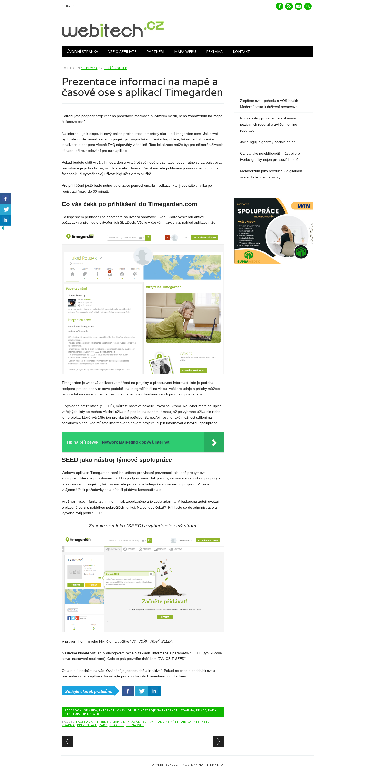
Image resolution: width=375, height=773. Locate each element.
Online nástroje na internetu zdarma (161, 710)
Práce (201, 710)
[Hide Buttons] (2, 229)
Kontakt (241, 51)
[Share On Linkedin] (154, 691)
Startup (72, 714)
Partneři (155, 51)
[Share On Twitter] (141, 691)
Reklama (214, 51)
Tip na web (90, 714)
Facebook (279, 6)
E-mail (299, 6)
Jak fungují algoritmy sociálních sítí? (269, 142)
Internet (107, 710)
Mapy (121, 710)
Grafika (90, 710)
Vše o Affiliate (122, 51)
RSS (289, 6)
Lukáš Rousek (115, 68)
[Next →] (218, 741)
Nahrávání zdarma (139, 721)
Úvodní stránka (82, 51)
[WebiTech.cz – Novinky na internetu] (113, 36)
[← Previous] (67, 741)
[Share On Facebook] (128, 691)
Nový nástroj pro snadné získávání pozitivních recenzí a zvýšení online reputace (268, 124)
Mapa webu (185, 51)
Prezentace (87, 725)
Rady (212, 710)
